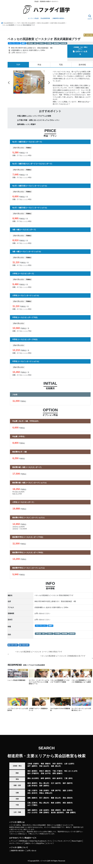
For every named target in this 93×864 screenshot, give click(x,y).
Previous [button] (8, 82)
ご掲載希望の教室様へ (58, 18)
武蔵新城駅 (25, 645)
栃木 (29, 773)
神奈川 (41, 771)
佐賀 (40, 810)
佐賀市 (46, 810)
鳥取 (64, 803)
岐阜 (54, 778)
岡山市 (46, 803)
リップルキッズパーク (62, 841)
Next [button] (49, 82)
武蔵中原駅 (13, 645)
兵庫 (52, 790)
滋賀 (64, 790)
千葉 (54, 771)
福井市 (69, 783)
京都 (40, 790)
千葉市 (59, 771)
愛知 (29, 778)
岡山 (40, 803)
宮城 (40, 766)
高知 (64, 798)
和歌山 (41, 793)
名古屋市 (35, 778)
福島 (52, 766)
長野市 (46, 786)
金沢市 (58, 783)
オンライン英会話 (33, 18)
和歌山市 (48, 793)
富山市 (46, 783)
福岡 (29, 810)
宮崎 (40, 812)
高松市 (46, 798)
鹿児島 (53, 812)
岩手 (29, 766)
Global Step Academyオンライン (40, 841)
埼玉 (65, 771)
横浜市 (47, 771)
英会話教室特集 (45, 18)
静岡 (42, 778)
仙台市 (46, 766)
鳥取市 (69, 803)
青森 (42, 764)
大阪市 (34, 790)
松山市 (58, 798)
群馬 (54, 773)
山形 (65, 764)
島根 (52, 803)
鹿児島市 (60, 812)
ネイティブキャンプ (16, 843)
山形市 (71, 764)
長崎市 (58, 810)
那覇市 (72, 812)
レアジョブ (13, 841)
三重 (65, 778)
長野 (40, 786)
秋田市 (59, 764)
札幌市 (36, 764)
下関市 (34, 805)
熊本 (64, 810)
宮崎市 (46, 812)
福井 (64, 783)
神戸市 (58, 790)
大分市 (34, 812)
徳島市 (34, 798)
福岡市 (34, 810)
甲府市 (34, 786)
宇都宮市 (35, 773)
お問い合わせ (31, 850)
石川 (52, 783)
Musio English (77, 841)
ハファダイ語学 (44, 861)
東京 (29, 771)
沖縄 (67, 812)
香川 (40, 798)
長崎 (52, 810)
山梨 (29, 786)
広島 (29, 803)
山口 (29, 805)
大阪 (29, 790)
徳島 (29, 798)
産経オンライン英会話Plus (34, 843)
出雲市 (58, 803)
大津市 (69, 790)
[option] (29, 82)
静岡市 (47, 778)
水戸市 (47, 773)
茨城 (42, 773)
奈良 (29, 793)
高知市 (69, 798)
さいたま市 (73, 771)
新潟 (29, 783)
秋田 (54, 764)
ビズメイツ (50, 843)
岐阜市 (59, 778)
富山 (40, 783)
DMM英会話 (23, 841)
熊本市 (69, 810)
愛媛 (52, 798)
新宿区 (34, 771)
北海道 (29, 764)
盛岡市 (34, 766)
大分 (29, 812)
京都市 (46, 790)
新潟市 (34, 783)
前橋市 (59, 773)
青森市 (47, 764)
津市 (70, 778)
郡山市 (58, 766)
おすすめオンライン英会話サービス (22, 838)
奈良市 (34, 793)
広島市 (34, 803)
